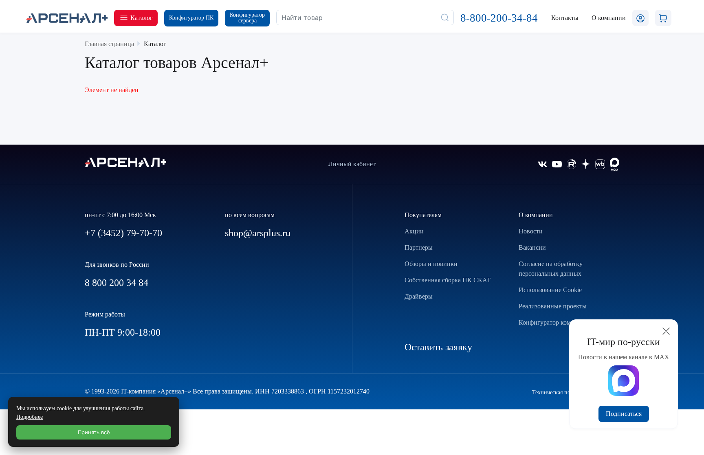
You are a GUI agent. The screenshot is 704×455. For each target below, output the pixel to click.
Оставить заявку (438, 347)
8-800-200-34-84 (499, 18)
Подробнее (29, 417)
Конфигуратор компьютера (556, 322)
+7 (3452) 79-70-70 (123, 233)
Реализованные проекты (553, 306)
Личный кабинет (352, 163)
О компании (536, 214)
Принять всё (94, 432)
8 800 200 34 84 (116, 282)
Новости (531, 231)
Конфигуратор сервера (247, 18)
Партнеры (419, 247)
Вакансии (532, 247)
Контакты (565, 17)
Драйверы (419, 296)
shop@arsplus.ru (257, 233)
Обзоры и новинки (431, 263)
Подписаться (624, 413)
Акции (414, 231)
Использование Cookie (550, 289)
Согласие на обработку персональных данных (551, 268)
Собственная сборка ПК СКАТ (448, 280)
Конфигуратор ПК (191, 18)
